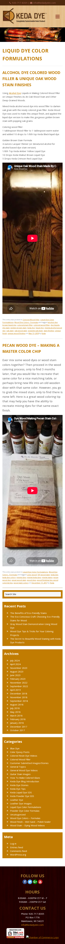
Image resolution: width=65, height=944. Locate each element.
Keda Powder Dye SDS (22, 796)
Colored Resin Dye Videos (23, 755)
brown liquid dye (9, 325)
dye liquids (55, 325)
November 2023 (18, 667)
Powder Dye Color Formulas (24, 810)
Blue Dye (15, 748)
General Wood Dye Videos (24, 770)
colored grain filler (25, 325)
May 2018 (15, 711)
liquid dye (40, 328)
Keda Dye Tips (18, 788)
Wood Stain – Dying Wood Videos (27, 825)
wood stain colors (21, 583)
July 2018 (15, 708)
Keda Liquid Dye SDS (21, 792)
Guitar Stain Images (20, 774)
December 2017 (18, 726)
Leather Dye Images (21, 803)
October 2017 (17, 730)
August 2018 (16, 704)
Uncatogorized (18, 814)
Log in (13, 843)
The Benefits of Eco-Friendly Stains (28, 613)
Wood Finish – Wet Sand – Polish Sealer (30, 821)
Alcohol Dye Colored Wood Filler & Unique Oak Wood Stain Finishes (31, 78)
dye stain (6, 328)
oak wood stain (21, 330)
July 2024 (15, 660)
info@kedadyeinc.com (44, 2)
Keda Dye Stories (19, 785)
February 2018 (18, 719)
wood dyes (31, 580)
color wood (32, 575)
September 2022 (19, 686)
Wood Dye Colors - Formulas (26, 322)
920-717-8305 (20, 2)
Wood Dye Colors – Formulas (25, 818)
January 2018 (17, 722)
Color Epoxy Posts (19, 752)
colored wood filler (42, 325)
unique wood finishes (16, 333)
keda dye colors (9, 577)
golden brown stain (18, 328)
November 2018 (18, 697)
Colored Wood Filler (31, 319)
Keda (44, 333)
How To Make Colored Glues (25, 777)
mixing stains (47, 577)
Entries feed (16, 847)
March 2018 (16, 715)
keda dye (31, 328)
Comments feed (18, 850)
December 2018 (18, 693)
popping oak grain (35, 330)
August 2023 (16, 671)
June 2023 (15, 675)
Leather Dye (16, 799)
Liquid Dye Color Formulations (35, 572)
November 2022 (18, 682)
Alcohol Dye (15, 93)
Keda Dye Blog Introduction (24, 781)
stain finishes (49, 330)
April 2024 (15, 664)
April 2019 (15, 689)
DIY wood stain (44, 575)
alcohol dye (53, 322)
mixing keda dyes (34, 577)
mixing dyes (21, 577)
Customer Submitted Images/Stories (29, 763)
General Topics (18, 766)
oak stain (10, 330)
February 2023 (18, 678)
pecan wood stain (19, 580)
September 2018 (19, 700)
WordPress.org (18, 854)
